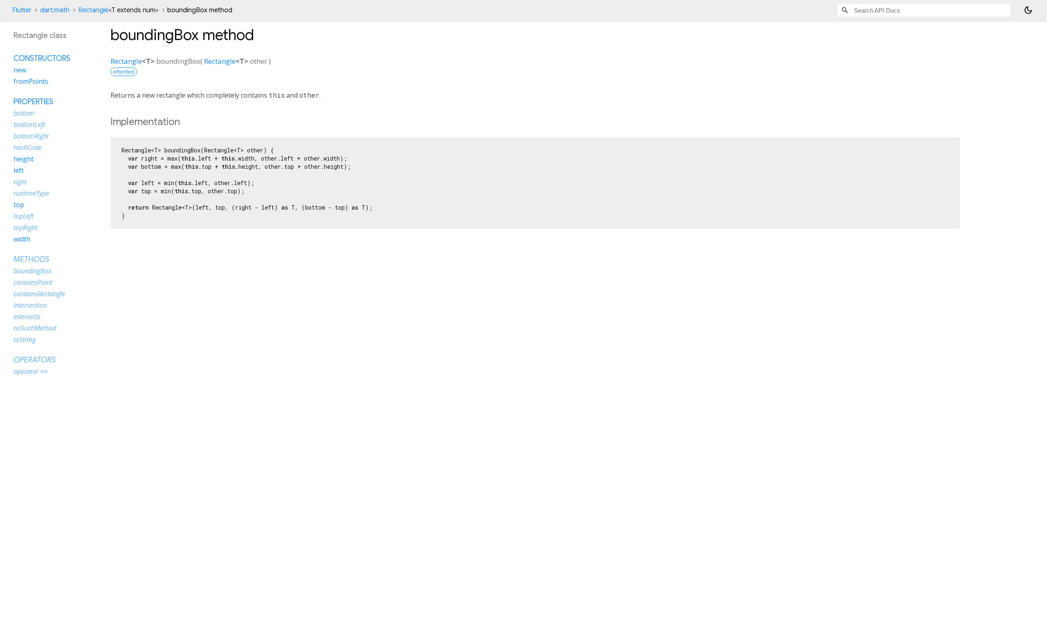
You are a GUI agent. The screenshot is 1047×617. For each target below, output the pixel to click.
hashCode (27, 147)
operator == (30, 371)
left (18, 170)
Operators (34, 359)
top (18, 204)
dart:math (55, 10)
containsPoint (32, 282)
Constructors (41, 58)
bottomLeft (29, 124)
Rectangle (118, 10)
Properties (33, 101)
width (21, 239)
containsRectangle (39, 293)
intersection (30, 305)
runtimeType (31, 193)
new (19, 69)
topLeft (23, 216)
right (20, 181)
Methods (31, 259)
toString (24, 339)
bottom (23, 113)
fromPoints (30, 81)
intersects (26, 316)
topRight (25, 227)
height (23, 158)
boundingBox (32, 270)
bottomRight (31, 136)
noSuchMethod (34, 328)
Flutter (21, 10)
